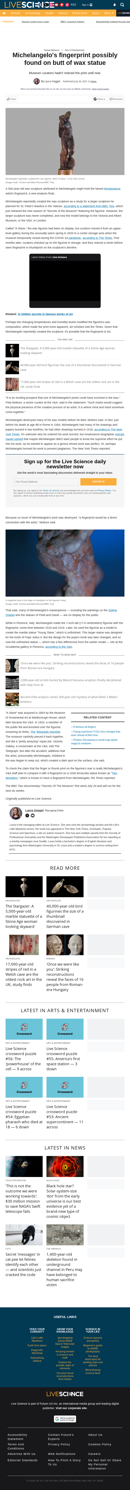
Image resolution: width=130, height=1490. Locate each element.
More (107, 13)
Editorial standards (23, 1460)
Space (95, 13)
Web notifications (62, 1454)
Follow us (101, 99)
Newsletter (118, 99)
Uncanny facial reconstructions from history (65, 1376)
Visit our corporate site (71, 1408)
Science (62, 13)
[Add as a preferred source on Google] (65, 1418)
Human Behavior (51, 50)
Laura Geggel (52, 81)
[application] (65, 281)
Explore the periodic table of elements (65, 1365)
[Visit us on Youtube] (56, 5)
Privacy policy (59, 1444)
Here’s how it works (100, 89)
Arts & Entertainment (74, 50)
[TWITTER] (28, 815)
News (94, 81)
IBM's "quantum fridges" (73, 21)
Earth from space (37, 1345)
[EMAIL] (33, 815)
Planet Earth (79, 13)
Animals (15, 13)
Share (13, 99)
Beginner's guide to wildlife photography (92, 1348)
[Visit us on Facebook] (40, 5)
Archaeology (32, 13)
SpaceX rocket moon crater (35, 21)
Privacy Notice (104, 490)
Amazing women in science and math (64, 1354)
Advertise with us (22, 1454)
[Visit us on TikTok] (67, 5)
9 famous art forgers (85, 727)
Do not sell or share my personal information (104, 1464)
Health (49, 13)
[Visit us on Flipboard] (62, 5)
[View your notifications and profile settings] (114, 5)
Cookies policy (99, 1444)
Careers (94, 1454)
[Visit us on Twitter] (46, 5)
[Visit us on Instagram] (51, 5)
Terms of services (51, 490)
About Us (95, 1434)
